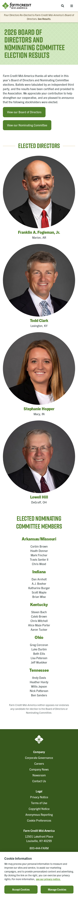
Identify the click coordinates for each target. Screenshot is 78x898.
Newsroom (39, 775)
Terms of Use (39, 803)
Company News (39, 769)
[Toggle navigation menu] (71, 5)
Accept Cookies (21, 889)
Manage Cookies (57, 889)
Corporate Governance (39, 757)
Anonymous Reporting (39, 814)
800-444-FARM (39, 848)
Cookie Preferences (39, 820)
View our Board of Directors (24, 112)
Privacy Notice (39, 797)
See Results (44, 18)
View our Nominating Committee (27, 125)
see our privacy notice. (48, 879)
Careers (39, 763)
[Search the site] (62, 5)
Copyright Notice (39, 808)
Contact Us (39, 781)
